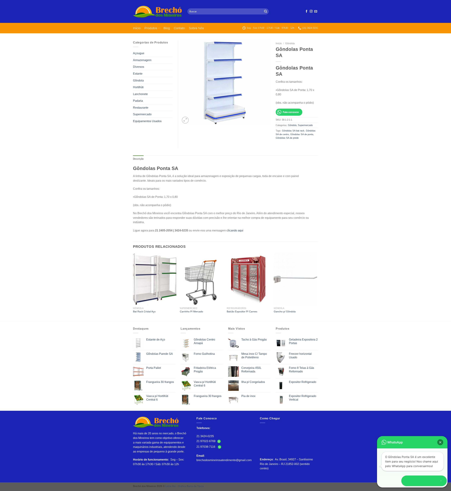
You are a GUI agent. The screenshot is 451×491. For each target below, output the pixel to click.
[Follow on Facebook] (306, 11)
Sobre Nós (196, 28)
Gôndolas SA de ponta (301, 134)
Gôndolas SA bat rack (293, 130)
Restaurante (140, 107)
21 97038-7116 (206, 446)
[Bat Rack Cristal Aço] (155, 279)
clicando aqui (235, 230)
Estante (138, 73)
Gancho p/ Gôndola (285, 311)
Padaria (138, 100)
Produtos (150, 28)
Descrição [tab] (138, 159)
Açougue (138, 53)
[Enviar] (265, 11)
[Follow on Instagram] (311, 11)
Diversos (138, 66)
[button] (440, 442)
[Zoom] (185, 120)
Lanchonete (140, 94)
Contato (179, 28)
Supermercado (305, 125)
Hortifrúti (138, 87)
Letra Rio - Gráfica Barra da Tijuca (184, 486)
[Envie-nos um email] (315, 11)
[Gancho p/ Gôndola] (295, 279)
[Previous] (133, 286)
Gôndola (290, 43)
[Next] (317, 286)
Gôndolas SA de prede (287, 138)
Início (137, 28)
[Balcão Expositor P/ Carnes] (248, 279)
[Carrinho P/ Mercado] (201, 279)
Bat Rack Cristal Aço (144, 311)
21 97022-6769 (206, 441)
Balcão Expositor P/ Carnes (242, 311)
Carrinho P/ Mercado (191, 311)
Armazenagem (142, 60)
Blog (166, 28)
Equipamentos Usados (147, 121)
